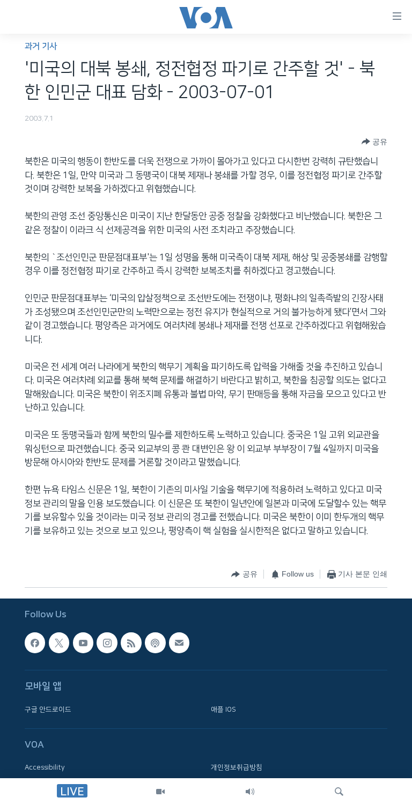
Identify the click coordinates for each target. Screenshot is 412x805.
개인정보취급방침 (236, 767)
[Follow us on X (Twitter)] (59, 642)
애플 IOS (223, 709)
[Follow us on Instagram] (107, 642)
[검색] (339, 791)
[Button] (374, 142)
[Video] (160, 791)
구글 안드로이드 (48, 709)
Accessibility (45, 767)
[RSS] (131, 642)
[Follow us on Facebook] (35, 642)
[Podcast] (155, 642)
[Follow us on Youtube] (83, 642)
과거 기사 (41, 46)
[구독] (179, 642)
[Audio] (250, 791)
